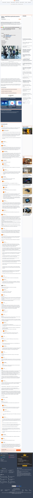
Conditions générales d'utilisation (7, 490)
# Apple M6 (29, 2)
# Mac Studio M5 (13, 2)
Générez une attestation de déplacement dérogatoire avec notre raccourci (24, 475)
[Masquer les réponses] (1, 134)
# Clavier (26, 2)
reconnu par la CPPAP (11, 492)
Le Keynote (2, 460)
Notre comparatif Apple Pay (4, 472)
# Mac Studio (17, 2)
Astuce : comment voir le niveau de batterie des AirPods (24, 473)
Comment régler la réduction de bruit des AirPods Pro (23, 474)
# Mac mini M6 (4, 2)
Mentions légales (2, 490)
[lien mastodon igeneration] (16, 486)
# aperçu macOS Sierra (12, 98)
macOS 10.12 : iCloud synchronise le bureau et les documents (9, 89)
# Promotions (8, 2)
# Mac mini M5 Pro (22, 2)
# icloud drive (7, 98)
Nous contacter (30, 490)
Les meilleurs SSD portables (11, 470)
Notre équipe (23, 490)
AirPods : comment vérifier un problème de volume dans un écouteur (24, 470)
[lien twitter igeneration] (19, 486)
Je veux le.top (2, 459)
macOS (20, 19)
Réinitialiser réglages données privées (16, 493)
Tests (23, 157)
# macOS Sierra (3, 98)
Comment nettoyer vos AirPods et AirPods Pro (22, 471)
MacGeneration (12, 455)
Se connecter (18, 450)
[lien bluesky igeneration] (20, 486)
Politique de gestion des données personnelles (16, 490)
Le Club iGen (3, 455)
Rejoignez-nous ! (25, 465)
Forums (1, 458)
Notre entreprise (26, 490)
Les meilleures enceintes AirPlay (4, 470)
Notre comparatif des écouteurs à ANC (11, 472)
